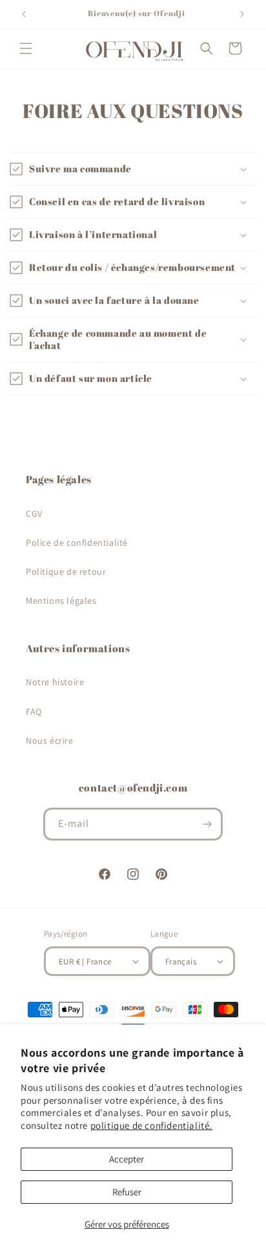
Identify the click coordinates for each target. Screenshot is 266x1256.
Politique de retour (66, 571)
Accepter (126, 1159)
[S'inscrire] (206, 824)
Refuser (126, 1192)
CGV (34, 513)
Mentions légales (61, 600)
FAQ (34, 711)
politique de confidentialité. (151, 1125)
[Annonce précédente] (24, 14)
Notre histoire (55, 682)
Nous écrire (50, 740)
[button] (26, 48)
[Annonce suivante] (242, 14)
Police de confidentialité (77, 542)
